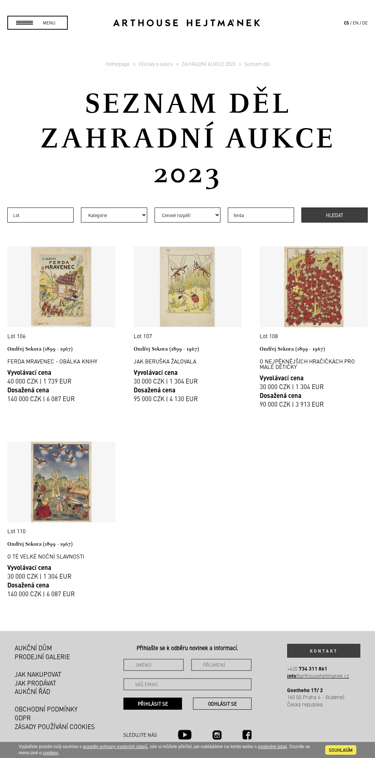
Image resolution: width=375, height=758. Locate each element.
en (356, 23)
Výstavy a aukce (156, 63)
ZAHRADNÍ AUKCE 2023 (209, 63)
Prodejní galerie (42, 656)
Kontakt (324, 650)
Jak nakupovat (38, 674)
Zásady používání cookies (55, 726)
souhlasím (341, 750)
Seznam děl (257, 63)
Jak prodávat (35, 683)
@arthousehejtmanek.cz (318, 675)
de (365, 23)
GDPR (23, 717)
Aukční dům (33, 647)
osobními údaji (272, 746)
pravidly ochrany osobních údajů (115, 746)
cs (346, 22)
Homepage (118, 63)
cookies (50, 752)
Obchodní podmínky (46, 709)
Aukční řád (32, 691)
